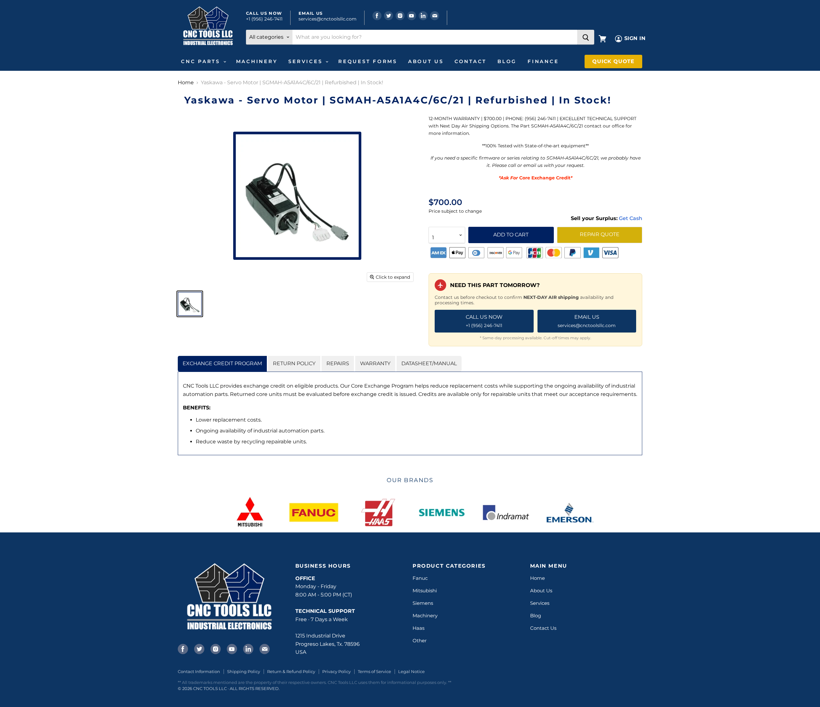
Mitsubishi (425, 591)
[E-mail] (264, 648)
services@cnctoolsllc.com (328, 19)
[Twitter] (198, 648)
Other (420, 640)
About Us (426, 61)
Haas (418, 628)
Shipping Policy (243, 671)
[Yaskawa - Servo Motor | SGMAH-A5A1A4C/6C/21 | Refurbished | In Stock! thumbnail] (189, 304)
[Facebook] (182, 648)
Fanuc (420, 578)
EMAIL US (587, 321)
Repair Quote (599, 234)
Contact (471, 61)
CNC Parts (202, 61)
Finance (543, 61)
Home (186, 83)
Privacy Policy (336, 671)
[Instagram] (215, 648)
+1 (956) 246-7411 (264, 19)
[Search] (585, 37)
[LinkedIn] (247, 648)
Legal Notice (411, 671)
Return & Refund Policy (291, 671)
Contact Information (199, 671)
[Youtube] (231, 648)
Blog (507, 61)
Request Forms (367, 61)
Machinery (257, 61)
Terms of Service (374, 671)
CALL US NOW (484, 321)
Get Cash (630, 218)
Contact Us (543, 628)
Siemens (423, 603)
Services (306, 61)
